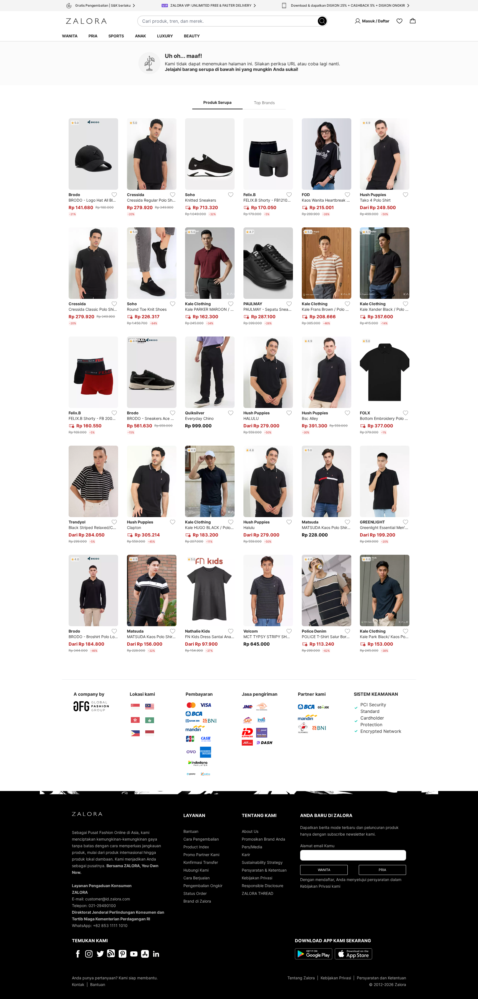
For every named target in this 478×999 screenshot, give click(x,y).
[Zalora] (86, 21)
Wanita (69, 36)
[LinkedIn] (156, 953)
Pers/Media (252, 846)
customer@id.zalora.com (107, 899)
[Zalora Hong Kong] (135, 720)
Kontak (78, 984)
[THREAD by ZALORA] (111, 953)
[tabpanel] (239, 386)
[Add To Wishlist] (114, 194)
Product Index (196, 846)
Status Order (195, 893)
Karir (246, 854)
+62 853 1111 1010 (110, 925)
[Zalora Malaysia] (149, 706)
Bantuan (190, 831)
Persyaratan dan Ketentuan (381, 977)
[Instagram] (89, 953)
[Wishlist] (399, 21)
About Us (250, 831)
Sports (116, 36)
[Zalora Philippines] (135, 733)
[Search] (322, 21)
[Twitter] (100, 953)
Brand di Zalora (197, 901)
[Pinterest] (122, 953)
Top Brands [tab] (264, 102)
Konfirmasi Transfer (200, 862)
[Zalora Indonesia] (149, 733)
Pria (93, 36)
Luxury (165, 36)
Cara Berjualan (196, 877)
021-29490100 (102, 905)
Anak (140, 36)
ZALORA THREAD (257, 893)
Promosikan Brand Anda (263, 839)
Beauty (192, 36)
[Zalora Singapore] (135, 706)
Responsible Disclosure (262, 885)
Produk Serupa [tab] (217, 102)
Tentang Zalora (301, 977)
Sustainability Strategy (262, 862)
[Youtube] (133, 953)
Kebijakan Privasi (257, 877)
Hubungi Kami (196, 870)
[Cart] (412, 21)
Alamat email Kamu (317, 845)
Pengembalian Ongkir (202, 885)
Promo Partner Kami (201, 854)
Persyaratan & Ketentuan (264, 870)
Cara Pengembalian (201, 839)
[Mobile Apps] (144, 953)
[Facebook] (77, 953)
